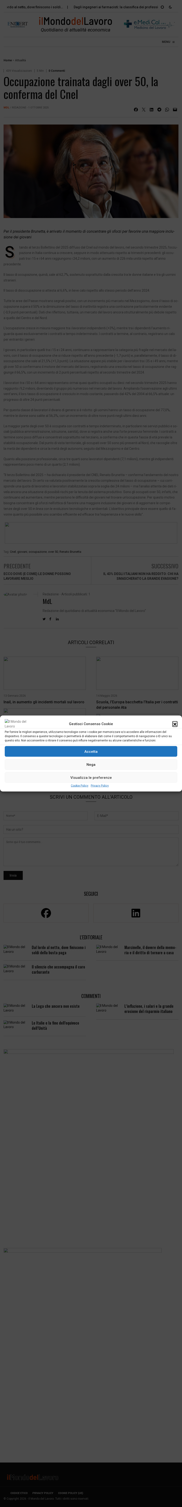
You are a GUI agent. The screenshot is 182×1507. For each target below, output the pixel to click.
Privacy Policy (100, 785)
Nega (91, 764)
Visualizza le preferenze (91, 777)
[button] (175, 724)
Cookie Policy (79, 785)
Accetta (91, 751)
